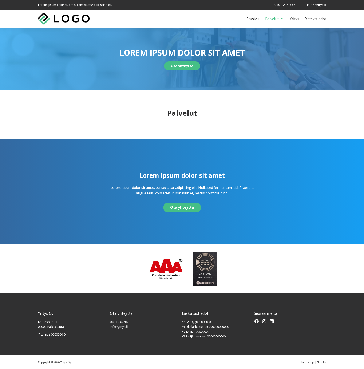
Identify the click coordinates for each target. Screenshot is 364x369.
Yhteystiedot (315, 18)
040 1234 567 (284, 5)
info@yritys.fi (316, 5)
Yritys (294, 18)
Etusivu (252, 18)
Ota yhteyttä (182, 66)
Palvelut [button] (272, 18)
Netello (321, 362)
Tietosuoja (307, 362)
